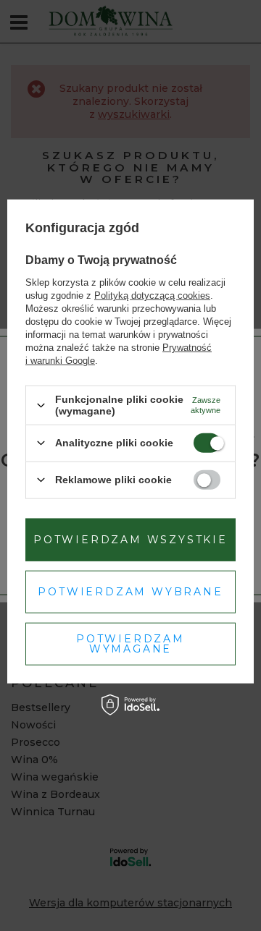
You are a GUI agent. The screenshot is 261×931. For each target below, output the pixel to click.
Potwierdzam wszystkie (130, 539)
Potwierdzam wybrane (130, 591)
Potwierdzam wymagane (130, 643)
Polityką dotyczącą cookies (152, 295)
